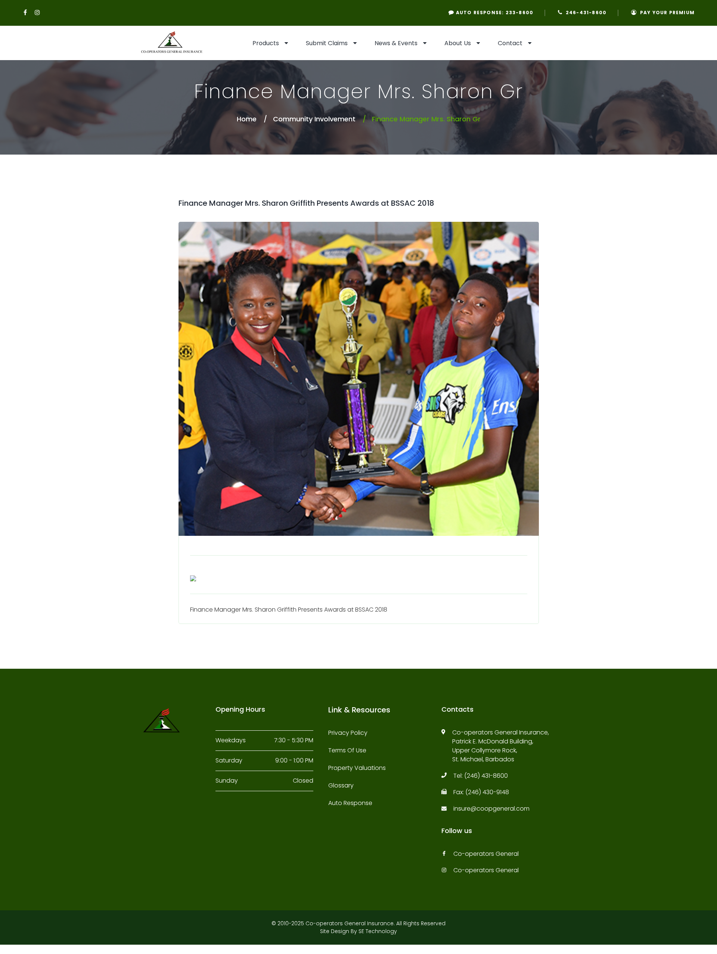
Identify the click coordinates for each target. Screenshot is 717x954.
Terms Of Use (347, 750)
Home (247, 119)
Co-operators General (486, 853)
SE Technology (377, 931)
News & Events (396, 43)
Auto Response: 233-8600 (493, 12)
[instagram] (37, 12)
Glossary (341, 785)
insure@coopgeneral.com (491, 808)
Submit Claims (327, 43)
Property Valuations (357, 768)
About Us (457, 43)
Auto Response (350, 803)
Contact (510, 43)
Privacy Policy (347, 732)
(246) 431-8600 (486, 775)
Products (265, 43)
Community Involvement (314, 119)
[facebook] (25, 12)
